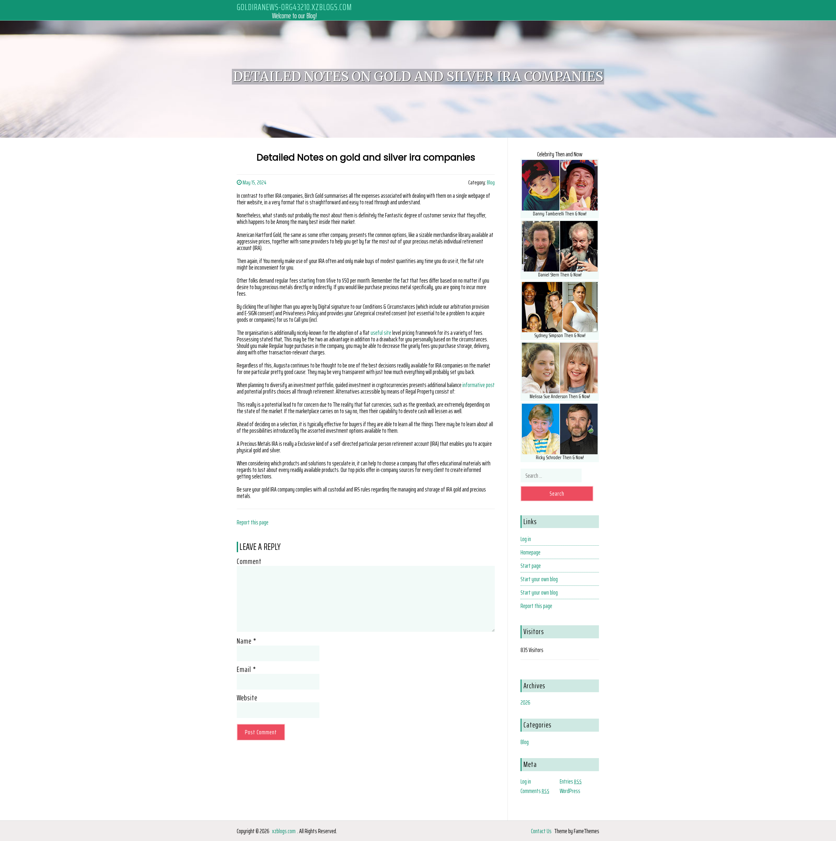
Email (246, 669)
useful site (381, 332)
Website (247, 697)
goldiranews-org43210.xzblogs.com (294, 7)
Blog (491, 182)
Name (246, 641)
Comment (249, 561)
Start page (531, 565)
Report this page (252, 522)
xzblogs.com (284, 831)
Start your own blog (539, 579)
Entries (571, 781)
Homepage (530, 552)
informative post (478, 385)
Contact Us (541, 831)
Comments (535, 791)
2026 (525, 702)
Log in (526, 539)
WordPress (570, 791)
